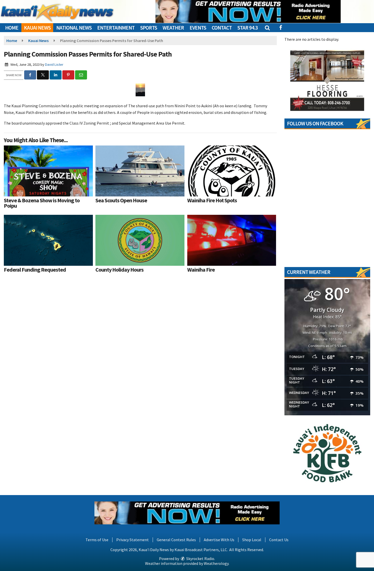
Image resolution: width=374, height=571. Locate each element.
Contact (222, 27)
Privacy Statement (132, 539)
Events (198, 27)
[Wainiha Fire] (231, 240)
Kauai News (37, 27)
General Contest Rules (176, 539)
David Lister (54, 64)
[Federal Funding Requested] (48, 240)
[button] (267, 27)
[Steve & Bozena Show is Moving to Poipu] (48, 170)
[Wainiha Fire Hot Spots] (231, 170)
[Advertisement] (248, 11)
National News (74, 27)
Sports (148, 27)
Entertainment (116, 27)
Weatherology (216, 563)
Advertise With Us (219, 539)
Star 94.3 (247, 27)
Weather (173, 27)
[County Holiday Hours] (139, 240)
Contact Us (279, 539)
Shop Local (251, 539)
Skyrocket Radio (199, 558)
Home (11, 27)
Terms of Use (96, 539)
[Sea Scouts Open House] (139, 170)
